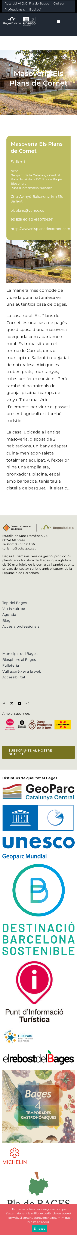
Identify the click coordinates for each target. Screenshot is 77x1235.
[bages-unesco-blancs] (19, 17)
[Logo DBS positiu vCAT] (38, 866)
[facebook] (4, 703)
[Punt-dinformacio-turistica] (34, 961)
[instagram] (27, 703)
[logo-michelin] (14, 1149)
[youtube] (19, 703)
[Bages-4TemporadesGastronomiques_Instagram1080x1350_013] (38, 1072)
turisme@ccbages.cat (19, 548)
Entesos (39, 1228)
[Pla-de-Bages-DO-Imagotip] (38, 1170)
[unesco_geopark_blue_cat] (38, 806)
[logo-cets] (18, 1030)
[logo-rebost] (38, 1051)
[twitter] (11, 703)
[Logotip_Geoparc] (38, 785)
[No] (72, 1219)
